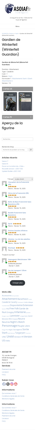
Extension (28, 305)
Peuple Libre (23, 325)
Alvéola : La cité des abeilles (19, 239)
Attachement (9, 298)
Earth (10, 224)
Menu (17, 26)
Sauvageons (17, 329)
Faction (4, 309)
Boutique (11, 248)
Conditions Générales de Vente (13, 396)
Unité (10, 336)
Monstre (5, 319)
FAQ (7, 309)
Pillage (3, 329)
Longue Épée (24, 316)
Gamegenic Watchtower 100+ (19, 259)
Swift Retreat (11, 333)
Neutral (15, 319)
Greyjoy (10, 312)
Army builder (15, 296)
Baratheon (23, 298)
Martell (30, 316)
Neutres (6, 322)
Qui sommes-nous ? (9, 393)
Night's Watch (17, 321)
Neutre (21, 318)
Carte (30, 299)
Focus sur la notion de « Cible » (13, 166)
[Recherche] (31, 149)
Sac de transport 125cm (17, 270)
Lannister (15, 315)
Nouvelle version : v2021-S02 (12, 169)
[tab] (17, 89)
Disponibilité (16, 305)
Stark (10, 76)
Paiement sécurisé (8, 369)
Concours (20, 302)
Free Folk (14, 308)
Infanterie (20, 312)
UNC (4, 336)
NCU (11, 319)
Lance (8, 316)
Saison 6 (5, 164)
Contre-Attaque (28, 302)
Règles (10, 330)
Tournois (28, 333)
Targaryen (20, 332)
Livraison (5, 372)
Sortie (26, 329)
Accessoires (7, 295)
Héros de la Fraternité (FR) (18, 193)
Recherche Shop (8, 147)
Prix (7, 330)
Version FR (19, 336)
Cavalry (14, 302)
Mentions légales (8, 399)
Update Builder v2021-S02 (11, 171)
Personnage (9, 325)
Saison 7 (5, 161)
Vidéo (7, 341)
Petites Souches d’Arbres (17, 231)
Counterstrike (5, 305)
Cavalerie (6, 302)
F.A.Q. (4, 375)
